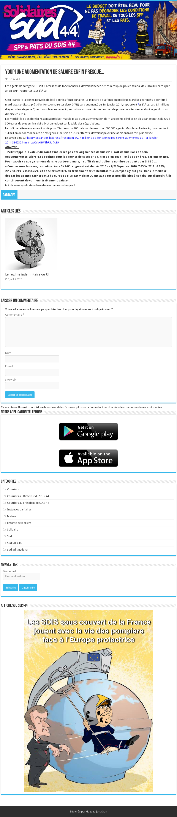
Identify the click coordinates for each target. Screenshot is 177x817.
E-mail (9, 366)
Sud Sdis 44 (14, 543)
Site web (10, 379)
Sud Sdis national (17, 549)
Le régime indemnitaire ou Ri (27, 274)
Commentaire (14, 314)
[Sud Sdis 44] (88, 30)
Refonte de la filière (19, 522)
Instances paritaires (19, 509)
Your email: (10, 571)
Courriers (13, 489)
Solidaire (12, 529)
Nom (8, 352)
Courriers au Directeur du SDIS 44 (28, 496)
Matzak (11, 516)
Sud (9, 536)
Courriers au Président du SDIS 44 (28, 502)
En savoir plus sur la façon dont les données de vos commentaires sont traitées (113, 407)
